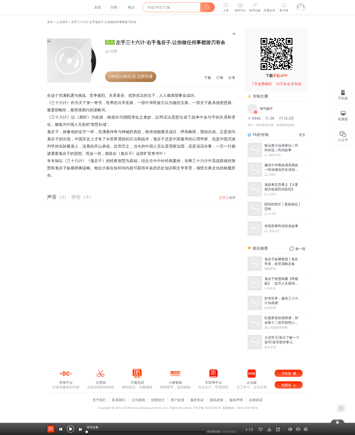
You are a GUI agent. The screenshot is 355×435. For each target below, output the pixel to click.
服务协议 (197, 400)
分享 (231, 78)
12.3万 (289, 118)
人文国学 (62, 22)
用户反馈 (177, 400)
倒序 (232, 197)
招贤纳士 (158, 400)
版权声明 (236, 400)
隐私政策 (216, 400)
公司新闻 (138, 400)
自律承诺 (256, 400)
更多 (302, 135)
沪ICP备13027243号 (207, 408)
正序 (222, 197)
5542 (256, 118)
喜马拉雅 (65, 7)
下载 (207, 78)
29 (272, 118)
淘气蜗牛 (266, 108)
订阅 (219, 78)
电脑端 (287, 385)
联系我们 (119, 400)
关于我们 (99, 400)
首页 (50, 22)
